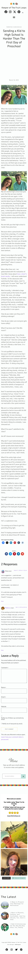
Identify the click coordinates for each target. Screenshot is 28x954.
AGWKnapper (18, 944)
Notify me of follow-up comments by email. (12, 718)
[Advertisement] (14, 64)
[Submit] (23, 776)
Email (3, 697)
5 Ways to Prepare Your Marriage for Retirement (17, 903)
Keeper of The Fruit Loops (14, 8)
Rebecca (8, 607)
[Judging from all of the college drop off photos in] (14, 807)
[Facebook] (6, 11)
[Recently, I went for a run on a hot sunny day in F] (14, 834)
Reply (2, 601)
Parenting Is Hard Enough (14, 27)
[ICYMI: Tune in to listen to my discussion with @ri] (14, 862)
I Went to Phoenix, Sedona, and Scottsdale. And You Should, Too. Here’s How (17, 916)
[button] (22, 12)
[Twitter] (16, 949)
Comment (4, 667)
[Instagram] (10, 11)
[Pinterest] (19, 11)
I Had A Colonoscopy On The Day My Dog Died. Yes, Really (18, 925)
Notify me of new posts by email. (12, 723)
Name (3, 687)
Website (3, 706)
